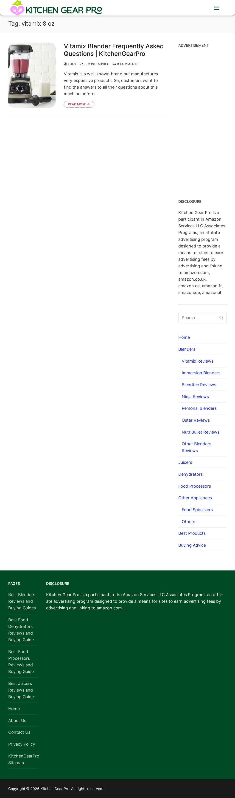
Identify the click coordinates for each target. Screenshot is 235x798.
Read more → (79, 104)
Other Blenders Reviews (196, 447)
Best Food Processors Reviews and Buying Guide (21, 661)
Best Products (192, 533)
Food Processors (194, 486)
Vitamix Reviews (197, 361)
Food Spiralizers (197, 509)
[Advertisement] (202, 121)
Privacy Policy (21, 744)
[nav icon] (217, 8)
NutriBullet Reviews (200, 432)
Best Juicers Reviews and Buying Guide (21, 690)
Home (184, 337)
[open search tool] (203, 8)
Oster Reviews (196, 420)
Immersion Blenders (201, 372)
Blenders (186, 349)
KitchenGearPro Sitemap (23, 759)
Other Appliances (195, 497)
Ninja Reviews (195, 396)
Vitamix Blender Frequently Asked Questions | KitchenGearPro (114, 50)
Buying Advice (96, 64)
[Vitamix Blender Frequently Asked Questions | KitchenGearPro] (32, 75)
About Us (17, 720)
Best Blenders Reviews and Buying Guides (22, 601)
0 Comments (127, 64)
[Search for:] (202, 318)
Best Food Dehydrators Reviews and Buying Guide (21, 629)
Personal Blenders (199, 408)
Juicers (185, 462)
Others (188, 521)
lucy (71, 64)
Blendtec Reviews (199, 384)
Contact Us (19, 732)
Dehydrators (190, 474)
